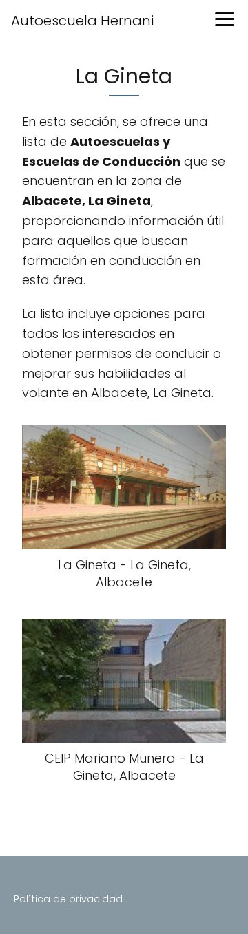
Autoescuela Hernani (82, 20)
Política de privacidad (68, 899)
